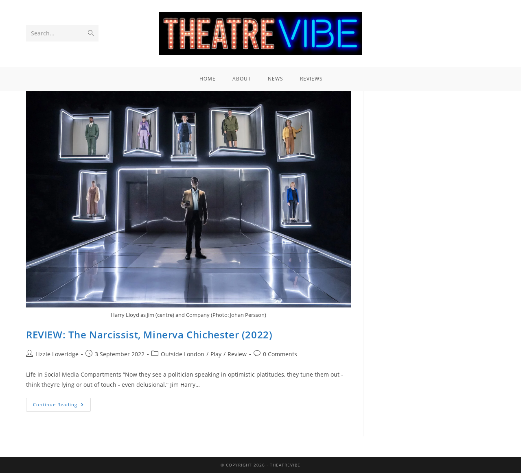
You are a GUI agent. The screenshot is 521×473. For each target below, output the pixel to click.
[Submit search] (91, 33)
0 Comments (280, 354)
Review (237, 354)
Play (215, 354)
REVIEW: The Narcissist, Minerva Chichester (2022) (149, 334)
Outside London (182, 354)
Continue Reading (62, 403)
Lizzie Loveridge (57, 354)
